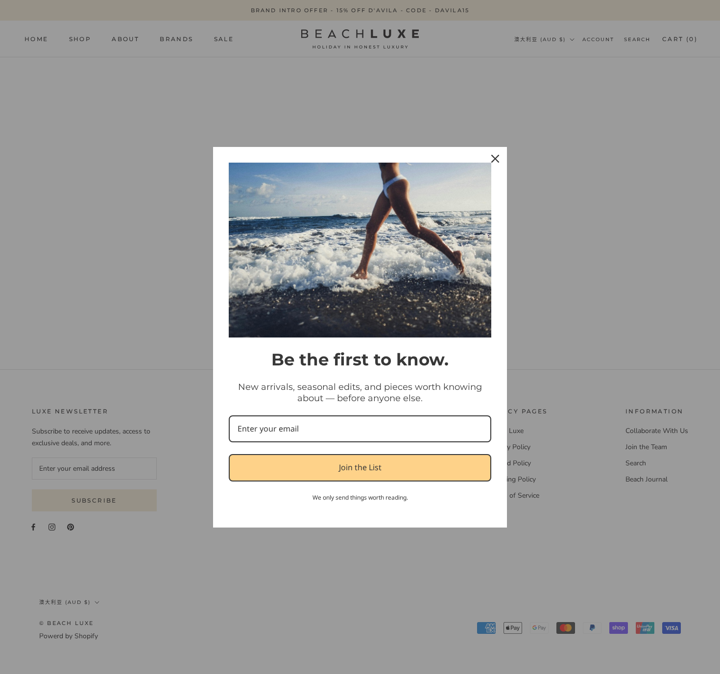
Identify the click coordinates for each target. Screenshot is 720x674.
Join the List (360, 467)
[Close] (495, 158)
